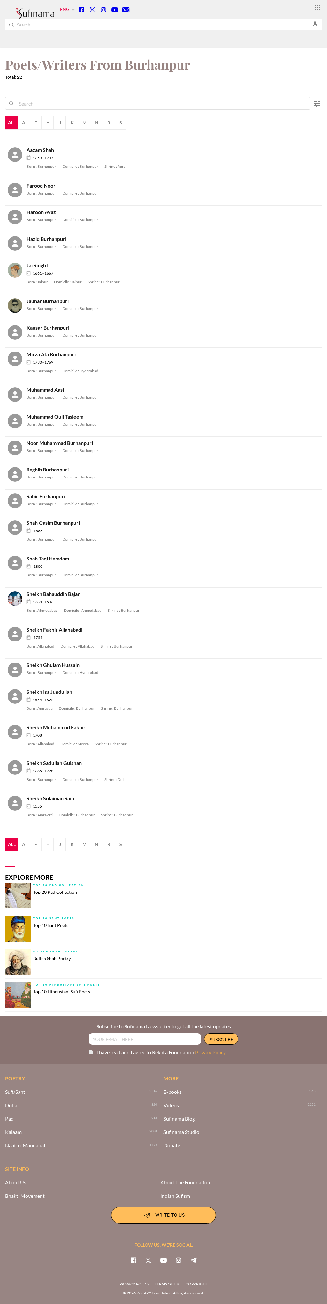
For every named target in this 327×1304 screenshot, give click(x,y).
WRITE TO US (170, 1214)
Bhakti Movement (25, 1195)
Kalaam (13, 1132)
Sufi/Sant (15, 1091)
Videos (171, 1105)
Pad (9, 1118)
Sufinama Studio (181, 1132)
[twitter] (148, 1260)
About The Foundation (185, 1182)
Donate (172, 1145)
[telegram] (193, 1260)
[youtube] (163, 1260)
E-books (173, 1091)
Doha (11, 1105)
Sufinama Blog (179, 1118)
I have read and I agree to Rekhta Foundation (161, 1052)
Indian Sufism (175, 1195)
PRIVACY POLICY (134, 1284)
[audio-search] (315, 24)
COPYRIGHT (197, 1284)
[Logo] (34, 16)
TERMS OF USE (168, 1284)
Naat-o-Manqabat (25, 1145)
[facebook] (133, 1260)
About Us (15, 1182)
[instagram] (178, 1260)
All (12, 122)
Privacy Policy (210, 1052)
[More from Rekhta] (317, 7)
